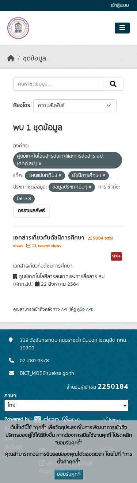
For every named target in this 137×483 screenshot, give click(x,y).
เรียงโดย (21, 105)
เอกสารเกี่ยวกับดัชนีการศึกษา (49, 237)
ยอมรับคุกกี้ (68, 474)
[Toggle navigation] (122, 28)
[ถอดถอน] (40, 164)
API (64, 309)
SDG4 (116, 256)
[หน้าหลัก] (11, 58)
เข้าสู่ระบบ (120, 5)
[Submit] (114, 84)
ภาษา (10, 395)
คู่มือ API (84, 309)
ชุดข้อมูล (34, 58)
